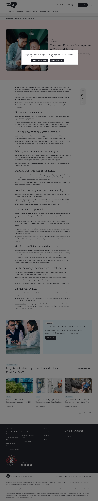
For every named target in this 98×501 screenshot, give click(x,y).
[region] (49, 57)
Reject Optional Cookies (39, 60)
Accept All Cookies (56, 60)
